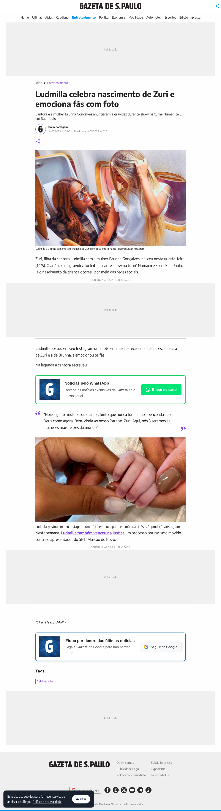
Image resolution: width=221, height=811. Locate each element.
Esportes (170, 17)
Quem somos (125, 762)
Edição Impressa (189, 17)
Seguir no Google (88, 790)
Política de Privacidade (131, 775)
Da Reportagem (58, 127)
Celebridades (45, 681)
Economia (118, 17)
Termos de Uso (160, 775)
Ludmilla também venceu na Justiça (93, 532)
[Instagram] (116, 790)
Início (38, 83)
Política (104, 17)
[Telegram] (140, 790)
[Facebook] (107, 790)
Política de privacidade (47, 801)
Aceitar (81, 799)
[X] (124, 790)
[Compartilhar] (217, 6)
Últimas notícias (42, 17)
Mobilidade (135, 17)
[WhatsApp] (148, 790)
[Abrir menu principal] (4, 6)
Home (25, 17)
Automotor (153, 17)
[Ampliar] (180, 155)
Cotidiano (62, 17)
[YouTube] (132, 790)
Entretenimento (84, 17)
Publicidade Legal (128, 769)
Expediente (158, 769)
